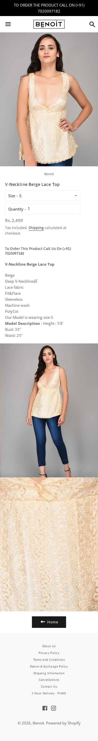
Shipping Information (49, 673)
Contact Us (49, 686)
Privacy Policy (48, 653)
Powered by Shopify (63, 722)
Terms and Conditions (49, 659)
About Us (49, 646)
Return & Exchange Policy (49, 666)
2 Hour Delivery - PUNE (49, 693)
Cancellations (49, 680)
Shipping (36, 227)
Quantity (15, 208)
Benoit (38, 722)
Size (11, 195)
